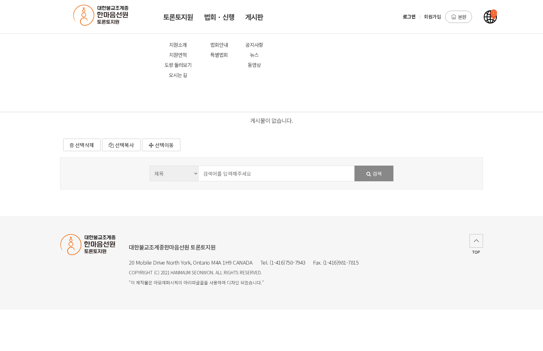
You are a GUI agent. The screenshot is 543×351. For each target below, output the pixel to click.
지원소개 (178, 44)
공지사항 (254, 44)
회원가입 (432, 16)
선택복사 (124, 145)
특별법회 (219, 54)
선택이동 (164, 145)
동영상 (254, 65)
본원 (462, 16)
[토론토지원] (104, 16)
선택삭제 (84, 145)
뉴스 (254, 54)
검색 (376, 173)
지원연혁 (178, 54)
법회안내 (219, 44)
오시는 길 (178, 75)
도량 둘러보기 (178, 65)
